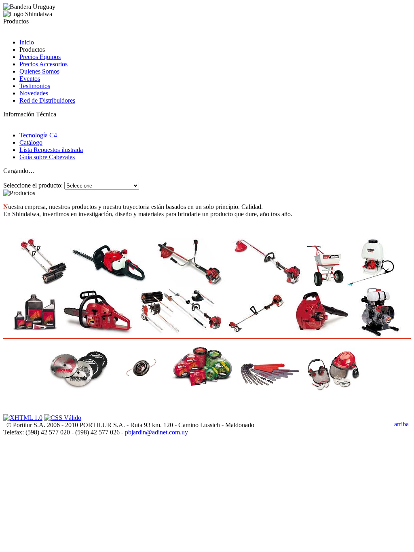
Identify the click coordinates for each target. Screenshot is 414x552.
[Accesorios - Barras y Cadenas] (269, 374)
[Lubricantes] (35, 314)
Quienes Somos (39, 71)
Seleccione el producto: (33, 185)
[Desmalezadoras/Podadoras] (189, 262)
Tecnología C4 (38, 135)
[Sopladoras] (321, 312)
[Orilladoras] (256, 312)
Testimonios (34, 85)
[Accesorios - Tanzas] (203, 368)
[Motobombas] (379, 312)
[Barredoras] (43, 262)
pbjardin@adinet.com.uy (156, 432)
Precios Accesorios (43, 64)
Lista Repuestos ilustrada (51, 149)
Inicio (26, 42)
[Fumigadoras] (371, 262)
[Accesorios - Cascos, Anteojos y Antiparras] (335, 370)
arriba (401, 424)
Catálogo (30, 142)
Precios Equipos (40, 56)
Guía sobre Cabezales (47, 157)
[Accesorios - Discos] (78, 371)
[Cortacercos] (109, 264)
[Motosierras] (99, 312)
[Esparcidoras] (325, 266)
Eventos (29, 78)
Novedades (33, 93)
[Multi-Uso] (180, 312)
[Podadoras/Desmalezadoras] (267, 262)
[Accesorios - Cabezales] (140, 368)
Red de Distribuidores (47, 100)
